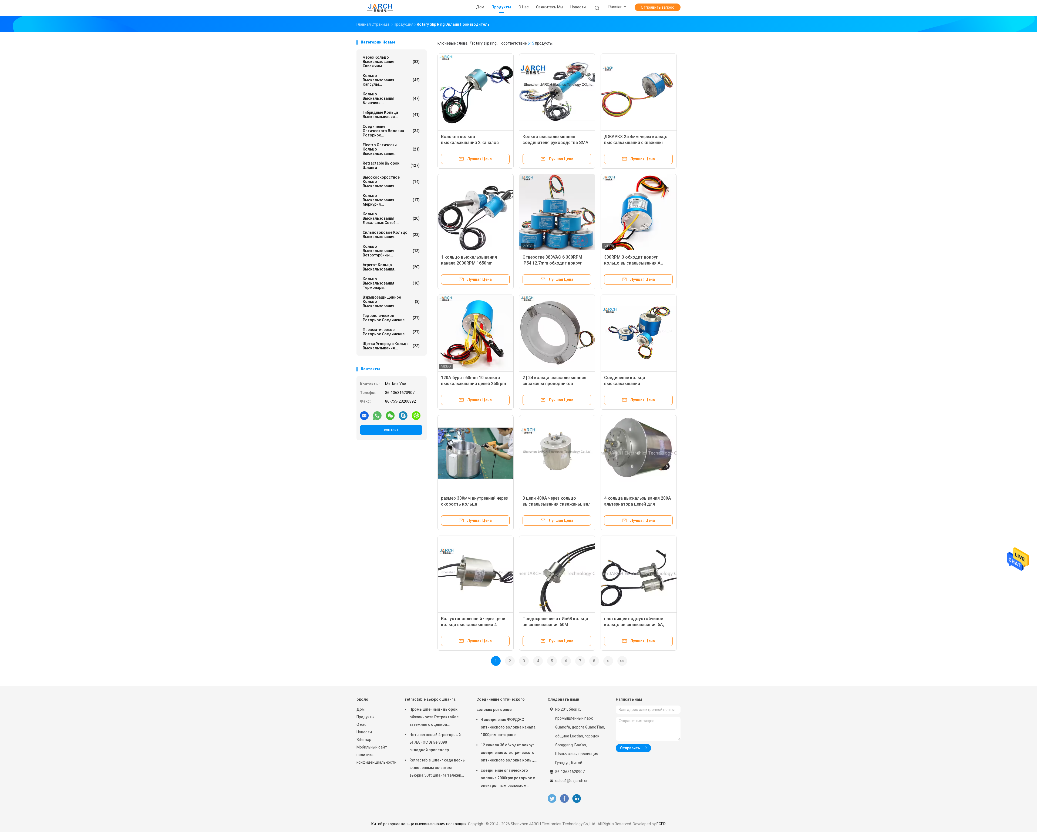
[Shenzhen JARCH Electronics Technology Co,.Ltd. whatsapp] (377, 415)
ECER (661, 824)
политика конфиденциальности (375, 758)
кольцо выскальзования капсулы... (391, 79)
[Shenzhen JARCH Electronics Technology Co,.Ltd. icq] (416, 415)
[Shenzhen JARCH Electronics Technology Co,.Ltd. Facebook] (564, 798)
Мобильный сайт (371, 747)
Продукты (365, 717)
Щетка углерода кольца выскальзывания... (391, 346)
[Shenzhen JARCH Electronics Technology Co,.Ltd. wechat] (390, 415)
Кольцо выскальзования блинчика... (391, 98)
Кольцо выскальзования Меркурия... (391, 199)
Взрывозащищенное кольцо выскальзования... (391, 301)
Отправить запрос (657, 7)
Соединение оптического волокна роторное (500, 704)
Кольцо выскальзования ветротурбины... (391, 250)
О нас (361, 724)
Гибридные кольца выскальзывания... (391, 114)
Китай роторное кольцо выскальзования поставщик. (419, 824)
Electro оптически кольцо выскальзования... (391, 149)
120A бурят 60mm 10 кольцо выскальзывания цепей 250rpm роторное (473, 383)
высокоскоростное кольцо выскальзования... (391, 181)
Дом (360, 709)
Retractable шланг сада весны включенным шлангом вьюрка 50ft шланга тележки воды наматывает (437, 768)
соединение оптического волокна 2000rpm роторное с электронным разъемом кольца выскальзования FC (508, 778)
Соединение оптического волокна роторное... (391, 130)
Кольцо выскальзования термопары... (391, 283)
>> (622, 661)
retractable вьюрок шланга (391, 165)
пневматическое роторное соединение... (391, 332)
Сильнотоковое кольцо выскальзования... (391, 234)
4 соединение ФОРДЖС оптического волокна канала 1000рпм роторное (508, 727)
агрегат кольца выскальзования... (391, 267)
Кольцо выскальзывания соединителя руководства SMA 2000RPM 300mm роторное (555, 142)
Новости (364, 732)
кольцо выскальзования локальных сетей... (391, 218)
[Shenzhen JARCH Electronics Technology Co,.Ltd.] (380, 8)
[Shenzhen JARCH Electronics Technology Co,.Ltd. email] (364, 415)
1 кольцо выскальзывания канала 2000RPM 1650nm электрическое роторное (469, 263)
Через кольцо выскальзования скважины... (391, 61)
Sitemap (363, 739)
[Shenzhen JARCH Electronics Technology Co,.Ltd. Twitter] (552, 798)
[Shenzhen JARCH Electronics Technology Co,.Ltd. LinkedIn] (576, 798)
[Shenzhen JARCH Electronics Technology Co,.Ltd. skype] (403, 415)
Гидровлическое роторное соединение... (391, 317)
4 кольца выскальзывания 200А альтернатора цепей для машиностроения (637, 504)
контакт (391, 430)
